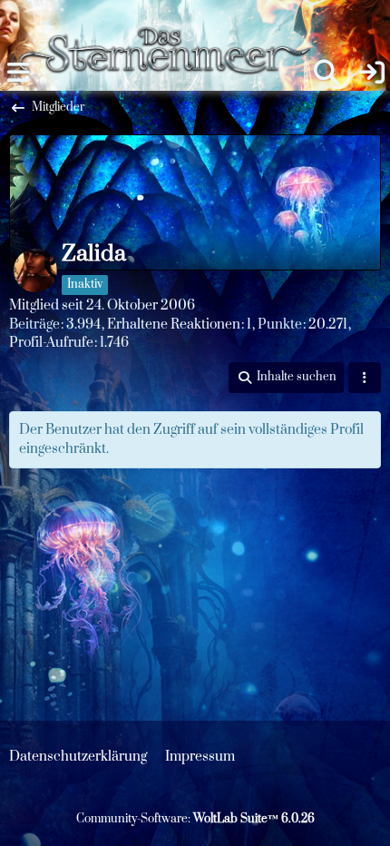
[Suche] (326, 72)
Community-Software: (195, 819)
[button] (286, 377)
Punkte (280, 324)
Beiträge (34, 324)
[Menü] (18, 72)
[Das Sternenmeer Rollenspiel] (173, 18)
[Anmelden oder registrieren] (372, 72)
